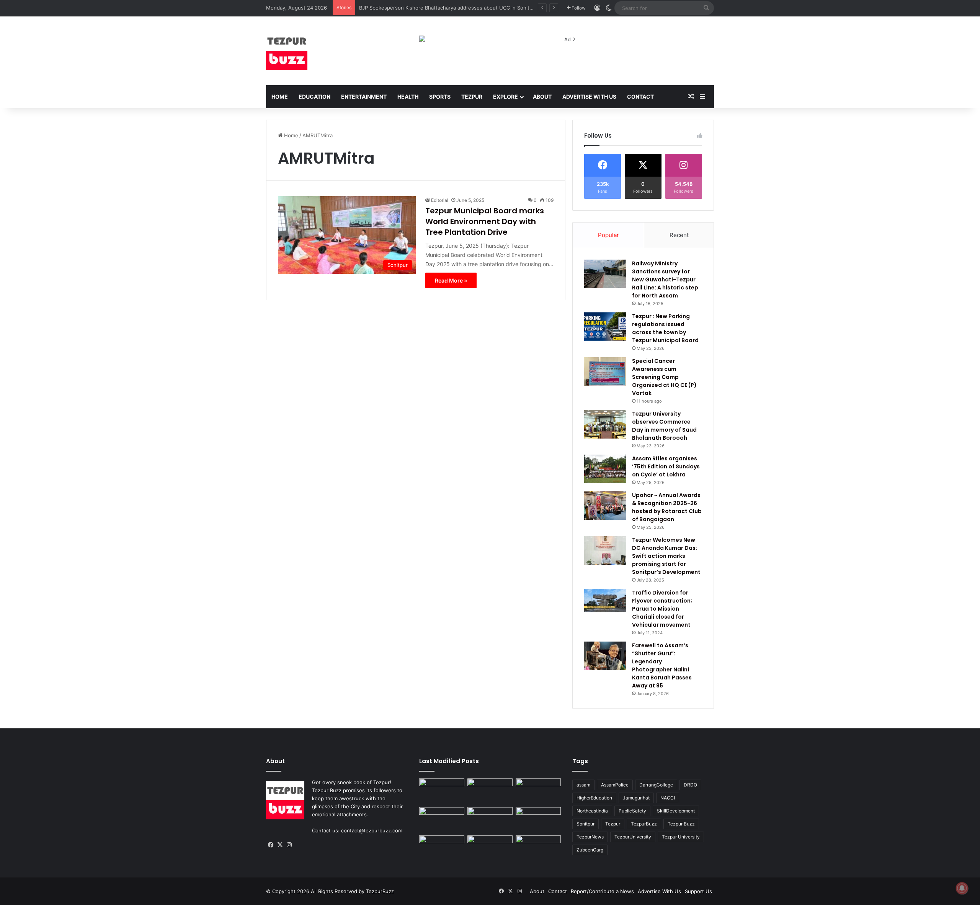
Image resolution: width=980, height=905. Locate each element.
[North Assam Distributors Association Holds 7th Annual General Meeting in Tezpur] (538, 820)
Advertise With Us (589, 96)
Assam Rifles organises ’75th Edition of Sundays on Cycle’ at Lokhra (666, 466)
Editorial (439, 200)
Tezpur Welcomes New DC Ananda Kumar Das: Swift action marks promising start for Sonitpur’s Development (666, 556)
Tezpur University (681, 837)
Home (279, 96)
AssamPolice (615, 785)
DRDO (690, 785)
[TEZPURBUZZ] (286, 51)
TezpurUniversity (632, 837)
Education (314, 96)
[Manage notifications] (962, 888)
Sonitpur (586, 824)
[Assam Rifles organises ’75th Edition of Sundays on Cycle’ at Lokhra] (605, 469)
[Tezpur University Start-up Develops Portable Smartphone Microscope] (538, 848)
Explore (505, 96)
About (542, 96)
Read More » (451, 280)
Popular (608, 235)
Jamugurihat (636, 798)
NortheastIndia (592, 811)
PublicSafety (632, 811)
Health (407, 96)
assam (583, 785)
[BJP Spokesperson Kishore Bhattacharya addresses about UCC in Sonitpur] (538, 791)
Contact (640, 96)
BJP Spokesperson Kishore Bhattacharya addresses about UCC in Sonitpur (448, 8)
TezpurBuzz (644, 824)
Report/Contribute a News (602, 891)
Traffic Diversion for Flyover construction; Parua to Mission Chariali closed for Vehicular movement (662, 609)
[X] (279, 845)
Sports (440, 96)
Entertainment (364, 96)
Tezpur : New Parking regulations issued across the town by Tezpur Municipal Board (665, 328)
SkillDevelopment (676, 811)
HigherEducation (594, 798)
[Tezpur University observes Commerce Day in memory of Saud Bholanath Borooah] (605, 424)
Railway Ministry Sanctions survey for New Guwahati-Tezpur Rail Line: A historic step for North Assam (665, 279)
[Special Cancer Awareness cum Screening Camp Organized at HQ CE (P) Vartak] (605, 371)
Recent (679, 235)
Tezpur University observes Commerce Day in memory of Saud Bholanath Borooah (664, 426)
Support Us (698, 891)
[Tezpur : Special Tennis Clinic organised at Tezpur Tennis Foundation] (490, 791)
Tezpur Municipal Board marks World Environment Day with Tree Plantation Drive (484, 221)
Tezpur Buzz (681, 824)
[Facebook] (270, 845)
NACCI (667, 798)
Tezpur (471, 96)
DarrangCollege (656, 785)
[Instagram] (289, 845)
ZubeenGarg (590, 850)
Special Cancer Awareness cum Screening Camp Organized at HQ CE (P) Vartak (664, 377)
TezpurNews (590, 837)
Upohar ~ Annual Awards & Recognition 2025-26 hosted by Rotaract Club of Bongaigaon (667, 507)
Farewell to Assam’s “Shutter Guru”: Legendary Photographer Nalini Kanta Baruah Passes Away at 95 (662, 665)
